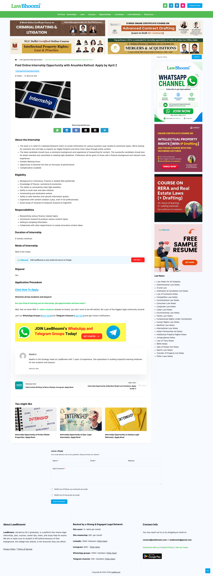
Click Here (46, 316)
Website (131, 461)
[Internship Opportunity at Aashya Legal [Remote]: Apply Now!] (126, 419)
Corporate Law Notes (166, 306)
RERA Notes (162, 344)
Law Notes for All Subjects (168, 282)
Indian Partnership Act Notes (169, 331)
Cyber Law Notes (164, 310)
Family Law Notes (165, 316)
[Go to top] (207, 570)
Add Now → (137, 260)
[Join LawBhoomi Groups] (70, 332)
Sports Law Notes (165, 350)
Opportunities (105, 14)
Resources (148, 14)
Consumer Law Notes (166, 303)
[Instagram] (183, 5)
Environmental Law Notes (168, 313)
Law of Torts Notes (165, 341)
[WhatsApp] (165, 5)
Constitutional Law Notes (168, 300)
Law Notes (119, 14)
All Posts (61, 14)
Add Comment (59, 468)
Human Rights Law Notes (168, 322)
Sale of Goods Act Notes (168, 347)
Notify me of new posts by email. (67, 495)
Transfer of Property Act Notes (170, 353)
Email (93, 461)
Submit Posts (194, 5)
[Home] (16, 60)
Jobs (82, 14)
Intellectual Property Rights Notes (171, 334)
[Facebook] (76, 130)
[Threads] (95, 130)
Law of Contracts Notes (167, 294)
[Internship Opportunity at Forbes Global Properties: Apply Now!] (36, 419)
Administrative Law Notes (168, 285)
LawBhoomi (8, 532)
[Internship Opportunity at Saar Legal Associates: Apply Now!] (81, 419)
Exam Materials (134, 14)
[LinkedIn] (177, 5)
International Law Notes (167, 328)
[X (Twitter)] (86, 130)
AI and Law (162, 288)
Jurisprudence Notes (166, 337)
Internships (71, 14)
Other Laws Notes (165, 356)
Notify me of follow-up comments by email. (71, 489)
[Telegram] (171, 5)
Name (55, 461)
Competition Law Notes (167, 297)
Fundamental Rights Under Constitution (174, 319)
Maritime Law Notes (166, 325)
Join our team (181, 547)
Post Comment (59, 501)
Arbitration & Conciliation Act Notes (172, 291)
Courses (91, 14)
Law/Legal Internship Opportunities (27, 71)
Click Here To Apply (26, 289)
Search (197, 57)
